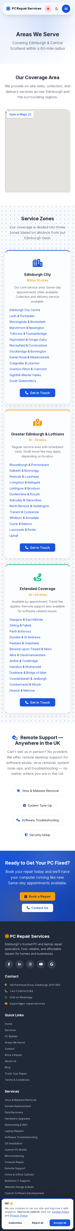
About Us (10, 1061)
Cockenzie (31, 512)
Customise (15, 1222)
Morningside (18, 322)
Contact (9, 1048)
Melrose (29, 690)
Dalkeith (15, 470)
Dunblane (16, 672)
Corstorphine (38, 345)
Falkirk (26, 625)
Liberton (33, 363)
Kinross (26, 631)
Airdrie (14, 661)
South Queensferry (23, 381)
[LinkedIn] (19, 964)
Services (10, 1030)
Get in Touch (40, 393)
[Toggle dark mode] (56, 8)
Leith (13, 316)
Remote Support (15, 1168)
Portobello (27, 316)
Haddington (41, 506)
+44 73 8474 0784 (21, 991)
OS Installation (13, 1143)
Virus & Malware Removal (20, 1099)
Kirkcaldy (16, 500)
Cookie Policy (60, 1211)
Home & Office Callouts (19, 1174)
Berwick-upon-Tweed (25, 649)
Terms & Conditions (17, 1079)
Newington (36, 328)
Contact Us (39, 908)
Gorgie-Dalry (38, 339)
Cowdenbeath (20, 678)
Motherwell (33, 667)
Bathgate (34, 482)
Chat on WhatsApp (21, 997)
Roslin (32, 529)
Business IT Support (17, 1180)
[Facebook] (9, 964)
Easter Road (18, 357)
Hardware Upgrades (17, 1118)
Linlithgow (17, 488)
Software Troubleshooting (21, 1137)
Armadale (32, 518)
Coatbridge (30, 661)
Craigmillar (17, 363)
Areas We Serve (15, 1042)
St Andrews (32, 637)
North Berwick (19, 506)
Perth (13, 631)
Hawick (15, 690)
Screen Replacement (18, 1106)
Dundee (15, 637)
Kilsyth (36, 684)
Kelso (48, 649)
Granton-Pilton (20, 369)
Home (8, 1023)
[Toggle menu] (66, 9)
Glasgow (16, 619)
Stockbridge (18, 351)
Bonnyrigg (31, 470)
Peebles (15, 643)
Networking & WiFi (16, 1124)
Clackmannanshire (32, 655)
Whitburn (16, 518)
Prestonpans (40, 464)
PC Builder (11, 1036)
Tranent (15, 512)
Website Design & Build (19, 1187)
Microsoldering (14, 1155)
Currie (14, 524)
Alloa (13, 655)
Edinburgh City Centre (25, 310)
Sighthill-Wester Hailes (25, 375)
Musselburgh (19, 464)
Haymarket (17, 339)
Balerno (26, 524)
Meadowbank (39, 357)
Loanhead (32, 476)
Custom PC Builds (16, 1149)
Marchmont (17, 328)
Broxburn (33, 488)
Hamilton (16, 667)
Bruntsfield (37, 322)
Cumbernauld (19, 684)
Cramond (40, 369)
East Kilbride (34, 619)
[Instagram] (30, 964)
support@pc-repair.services (27, 1003)
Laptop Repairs (14, 1131)
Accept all (60, 1222)
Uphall (14, 535)
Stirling (14, 625)
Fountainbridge (36, 333)
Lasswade (17, 529)
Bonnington (38, 351)
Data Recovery (14, 1112)
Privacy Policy (19, 1215)
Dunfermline (18, 494)
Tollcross (16, 333)
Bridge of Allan (36, 672)
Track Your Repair (16, 1073)
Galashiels (32, 643)
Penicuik (15, 476)
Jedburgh (40, 678)
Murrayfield (17, 345)
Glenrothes (33, 500)
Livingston (17, 482)
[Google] (52, 964)
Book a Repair (40, 896)
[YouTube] (41, 964)
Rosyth (35, 494)
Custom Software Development (24, 1193)
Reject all (37, 1222)
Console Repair (14, 1162)
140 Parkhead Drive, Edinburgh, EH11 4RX (35, 984)
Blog (7, 1067)
